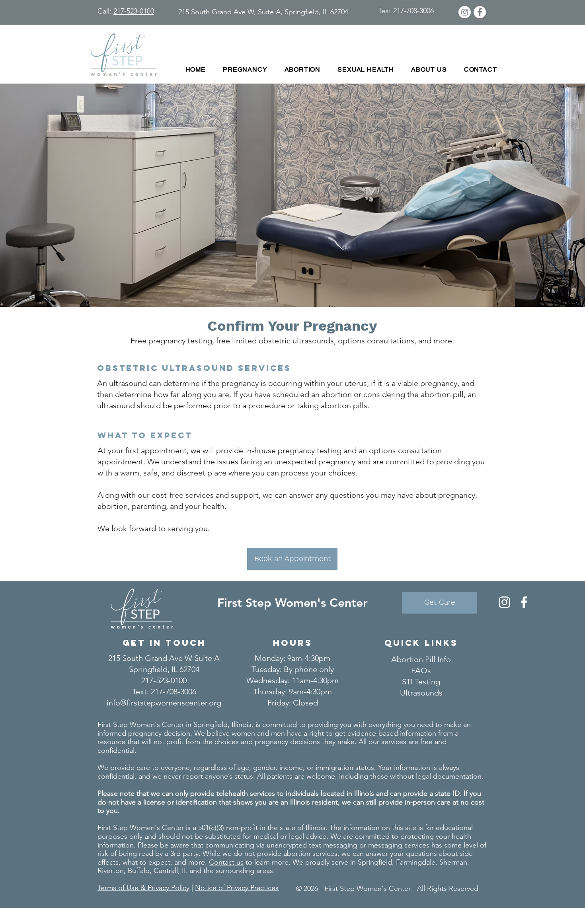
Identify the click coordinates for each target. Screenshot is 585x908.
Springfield (375, 862)
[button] (245, 69)
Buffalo (139, 870)
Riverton (111, 870)
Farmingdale (415, 862)
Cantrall (166, 870)
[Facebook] (524, 602)
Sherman (453, 862)
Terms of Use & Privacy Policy (143, 887)
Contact (222, 862)
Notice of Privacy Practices (237, 887)
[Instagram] (504, 602)
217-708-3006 (173, 691)
